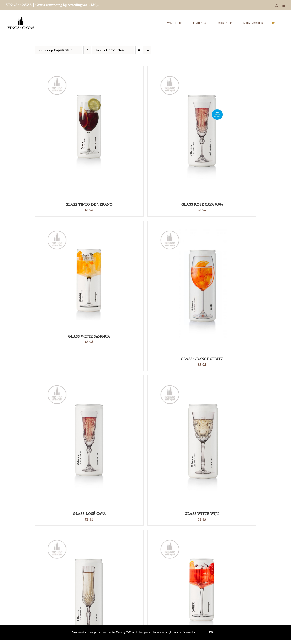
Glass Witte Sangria (89, 336)
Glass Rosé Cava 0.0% (202, 204)
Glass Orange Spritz (202, 359)
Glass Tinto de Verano (89, 204)
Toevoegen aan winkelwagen (80, 132)
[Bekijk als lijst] (147, 50)
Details (115, 132)
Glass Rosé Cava (89, 513)
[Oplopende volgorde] (87, 50)
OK (211, 632)
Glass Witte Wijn (202, 513)
